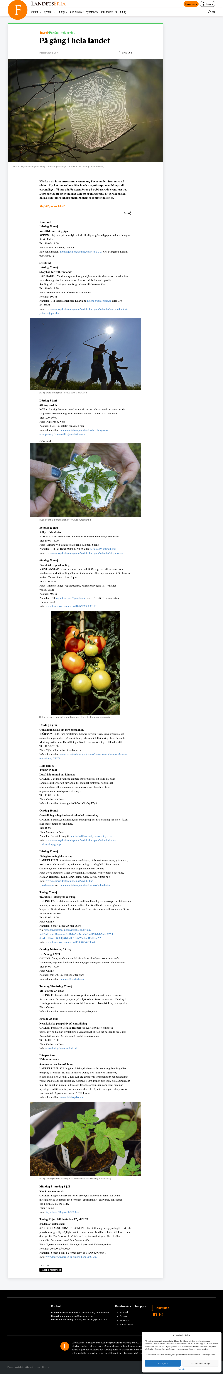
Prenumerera (191, 3)
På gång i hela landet (74, 41)
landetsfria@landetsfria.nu (79, 1316)
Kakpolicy (181, 1369)
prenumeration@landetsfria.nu (94, 1312)
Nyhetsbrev (92, 12)
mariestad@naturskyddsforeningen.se (91, 836)
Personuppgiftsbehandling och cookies (23, 1367)
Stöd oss (124, 1320)
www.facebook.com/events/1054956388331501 (72, 606)
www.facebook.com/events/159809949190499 (71, 942)
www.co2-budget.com (72, 979)
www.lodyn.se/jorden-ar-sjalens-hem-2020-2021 (72, 1256)
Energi (43, 32)
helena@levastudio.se (99, 300)
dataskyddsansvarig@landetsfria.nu (92, 1319)
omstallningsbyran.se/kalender (62, 1048)
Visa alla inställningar (200, 1363)
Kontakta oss (126, 1324)
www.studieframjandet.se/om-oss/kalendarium (85, 885)
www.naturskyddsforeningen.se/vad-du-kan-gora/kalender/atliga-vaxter (85, 553)
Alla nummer (76, 12)
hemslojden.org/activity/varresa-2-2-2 (81, 251)
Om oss (123, 1316)
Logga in (209, 3)
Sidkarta (45, 1367)
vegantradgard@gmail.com (71, 598)
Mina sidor (125, 1312)
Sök (213, 11)
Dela (126, 213)
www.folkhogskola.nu (72, 1097)
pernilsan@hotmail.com (103, 548)
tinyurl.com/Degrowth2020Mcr (63, 1212)
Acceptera (163, 1363)
